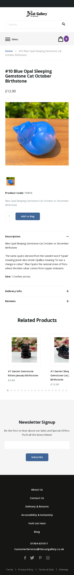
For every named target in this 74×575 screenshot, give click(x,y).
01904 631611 (39, 543)
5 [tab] (21, 390)
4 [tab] (18, 390)
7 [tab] (28, 390)
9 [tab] (35, 390)
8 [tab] (32, 390)
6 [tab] (25, 390)
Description (12, 236)
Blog (37, 531)
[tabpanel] (24, 358)
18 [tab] (66, 390)
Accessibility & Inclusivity (37, 515)
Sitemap (63, 569)
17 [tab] (63, 390)
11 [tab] (42, 390)
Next (61, 358)
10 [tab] (39, 390)
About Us (37, 489)
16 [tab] (59, 390)
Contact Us (37, 498)
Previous (12, 358)
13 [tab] (49, 390)
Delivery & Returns (37, 506)
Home (9, 51)
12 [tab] (45, 390)
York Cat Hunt (37, 523)
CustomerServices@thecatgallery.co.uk (39, 549)
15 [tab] (56, 390)
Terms (9, 569)
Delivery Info (13, 291)
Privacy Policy (25, 569)
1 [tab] (8, 390)
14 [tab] (52, 390)
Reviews (10, 301)
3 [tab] (14, 390)
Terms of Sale (46, 569)
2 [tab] (11, 390)
